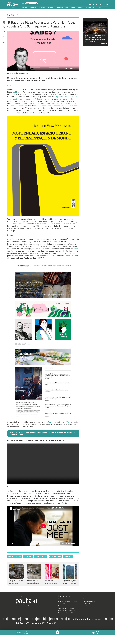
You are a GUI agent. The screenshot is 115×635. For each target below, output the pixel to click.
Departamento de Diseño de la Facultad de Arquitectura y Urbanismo (42, 97)
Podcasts (24, 7)
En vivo (25, 631)
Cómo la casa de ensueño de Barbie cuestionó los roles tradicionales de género (51, 581)
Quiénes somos (63, 599)
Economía (50, 7)
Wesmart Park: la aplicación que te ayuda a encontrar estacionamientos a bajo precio (33, 581)
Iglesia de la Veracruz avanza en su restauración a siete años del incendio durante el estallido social (94, 38)
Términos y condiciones (66, 606)
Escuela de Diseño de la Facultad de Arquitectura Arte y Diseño (43, 103)
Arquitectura (15, 556)
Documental (41, 556)
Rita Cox (13, 73)
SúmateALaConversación (87, 619)
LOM (15, 92)
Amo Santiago (13, 239)
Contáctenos (87, 603)
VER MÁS (104, 44)
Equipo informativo (89, 601)
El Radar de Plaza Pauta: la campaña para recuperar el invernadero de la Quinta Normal (42, 433)
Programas (33, 7)
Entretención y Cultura (62, 7)
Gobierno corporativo (90, 599)
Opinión (73, 7)
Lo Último (99, 7)
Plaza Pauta (55, 556)
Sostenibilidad (90, 7)
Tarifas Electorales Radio (66, 610)
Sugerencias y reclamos (66, 608)
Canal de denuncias (89, 606)
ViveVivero (67, 422)
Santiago (67, 556)
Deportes (80, 7)
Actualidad (42, 7)
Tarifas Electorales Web (66, 613)
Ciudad (28, 556)
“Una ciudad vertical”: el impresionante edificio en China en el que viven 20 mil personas (70, 581)
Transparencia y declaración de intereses (67, 602)
